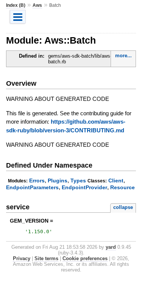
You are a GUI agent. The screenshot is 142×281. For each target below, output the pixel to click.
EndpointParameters (32, 187)
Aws (37, 5)
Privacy (21, 258)
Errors (37, 180)
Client (115, 180)
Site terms (46, 258)
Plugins (57, 180)
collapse (123, 207)
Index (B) (15, 5)
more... (123, 55)
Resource (122, 187)
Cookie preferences (85, 258)
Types (78, 180)
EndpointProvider (84, 187)
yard (111, 247)
